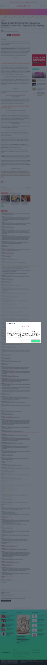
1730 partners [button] (12, 330)
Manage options (26, 340)
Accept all (36, 340)
